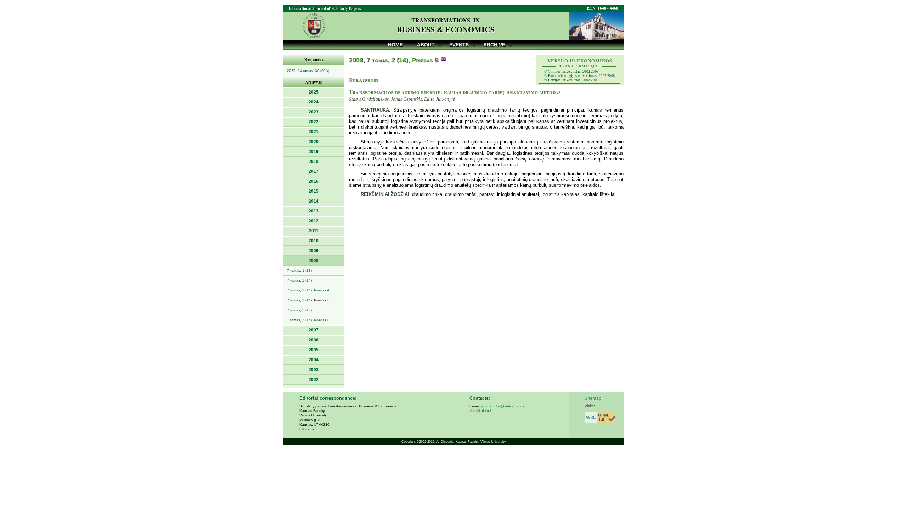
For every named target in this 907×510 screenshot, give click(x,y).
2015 (314, 191)
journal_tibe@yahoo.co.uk (502, 406)
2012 (314, 221)
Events (459, 44)
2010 (314, 240)
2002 (314, 379)
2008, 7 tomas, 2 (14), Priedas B (394, 60)
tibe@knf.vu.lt (480, 411)
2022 (314, 121)
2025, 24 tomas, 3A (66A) (308, 71)
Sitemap (593, 398)
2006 (314, 340)
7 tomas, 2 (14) (299, 280)
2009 (314, 250)
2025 (314, 92)
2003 (314, 369)
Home (395, 44)
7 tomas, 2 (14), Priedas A (308, 290)
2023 (314, 111)
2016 (314, 181)
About (426, 44)
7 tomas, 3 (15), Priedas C (308, 320)
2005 (314, 349)
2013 (314, 211)
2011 (314, 230)
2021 (314, 131)
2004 (314, 359)
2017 (314, 171)
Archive (494, 44)
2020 (314, 141)
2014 (314, 201)
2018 (314, 161)
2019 (314, 151)
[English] (443, 60)
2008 (314, 260)
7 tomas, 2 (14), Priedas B (308, 300)
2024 (314, 102)
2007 (314, 330)
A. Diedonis (445, 441)
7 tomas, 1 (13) (299, 270)
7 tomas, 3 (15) (299, 310)
